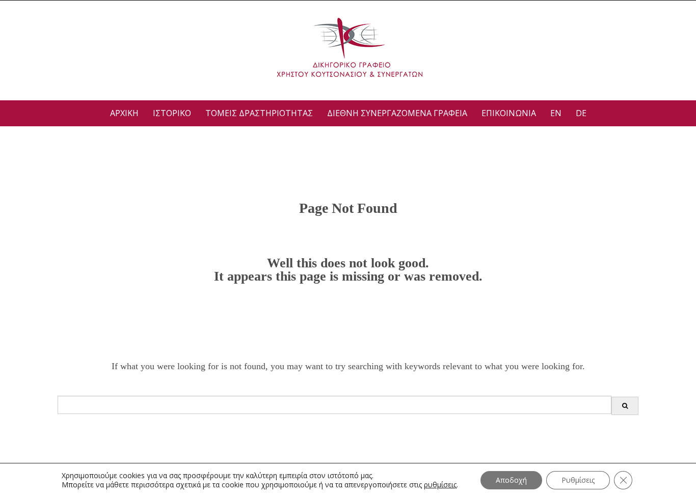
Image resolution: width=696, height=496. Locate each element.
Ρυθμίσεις (578, 480)
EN (555, 113)
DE (581, 113)
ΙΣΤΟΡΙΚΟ (172, 113)
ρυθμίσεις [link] (440, 484)
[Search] (624, 406)
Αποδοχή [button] (511, 480)
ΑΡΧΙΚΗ (124, 113)
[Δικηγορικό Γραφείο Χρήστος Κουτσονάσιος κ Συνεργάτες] (348, 47)
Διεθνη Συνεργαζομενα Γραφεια (397, 113)
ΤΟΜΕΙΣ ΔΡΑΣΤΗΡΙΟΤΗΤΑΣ (259, 113)
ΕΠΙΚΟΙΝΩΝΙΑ (508, 113)
